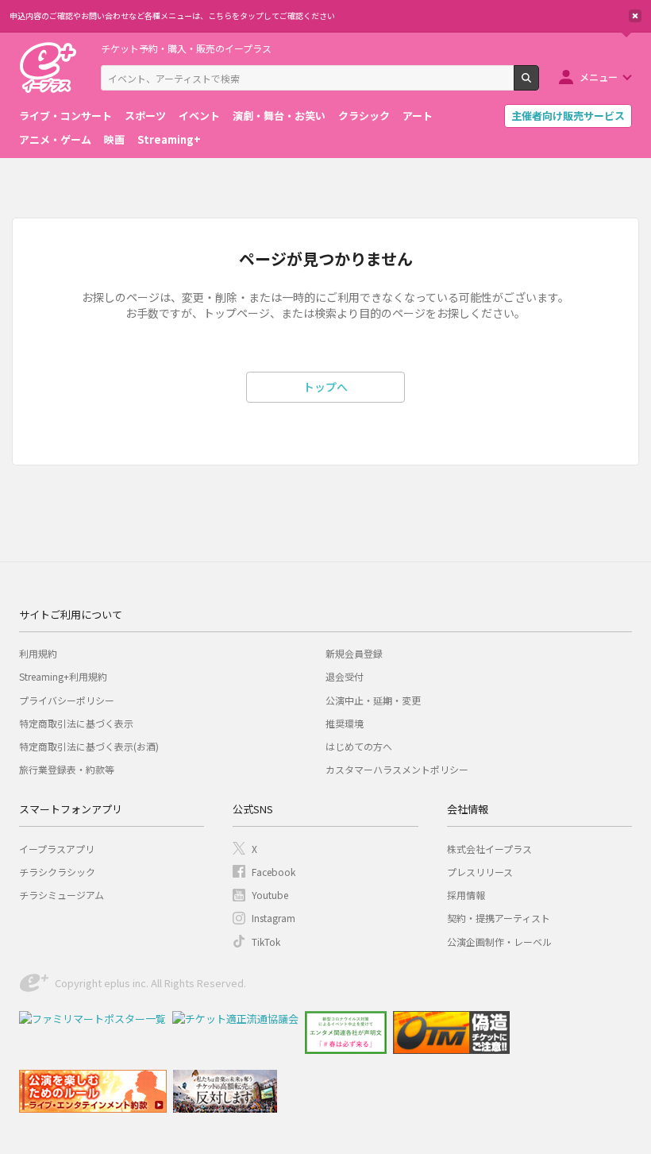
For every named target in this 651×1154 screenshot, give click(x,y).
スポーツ (145, 115)
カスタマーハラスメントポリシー (397, 769)
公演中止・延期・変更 (373, 700)
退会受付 (345, 676)
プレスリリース (480, 871)
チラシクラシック (57, 871)
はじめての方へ (359, 746)
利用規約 (38, 653)
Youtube (270, 894)
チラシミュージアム (61, 894)
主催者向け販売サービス (568, 115)
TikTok (266, 941)
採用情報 (466, 894)
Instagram (273, 917)
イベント (199, 115)
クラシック (364, 115)
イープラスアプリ (56, 848)
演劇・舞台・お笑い (279, 115)
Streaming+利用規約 (63, 676)
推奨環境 (345, 723)
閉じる (635, 16)
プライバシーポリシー (66, 700)
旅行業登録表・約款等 (66, 769)
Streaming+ (169, 139)
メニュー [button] (599, 76)
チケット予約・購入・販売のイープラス (186, 48)
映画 (114, 139)
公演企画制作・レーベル (499, 941)
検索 (538, 84)
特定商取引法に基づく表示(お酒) (89, 746)
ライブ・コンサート (65, 115)
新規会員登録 (354, 653)
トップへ (325, 387)
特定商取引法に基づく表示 (76, 723)
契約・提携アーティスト (498, 917)
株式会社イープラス (489, 848)
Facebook (273, 871)
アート (418, 115)
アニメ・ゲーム (55, 139)
